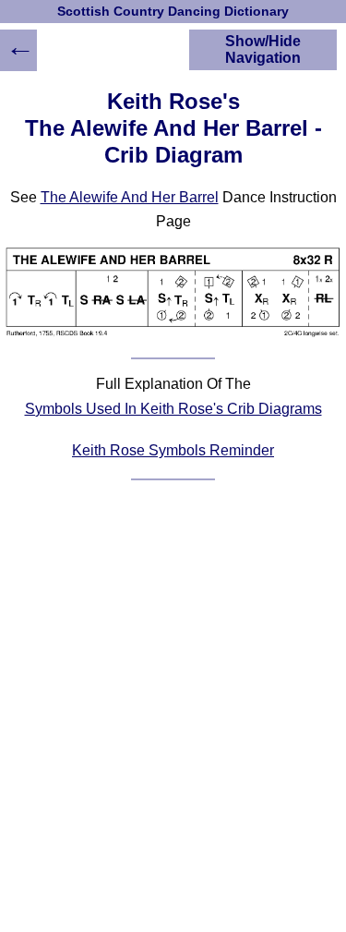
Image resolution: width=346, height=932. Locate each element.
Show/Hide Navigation (263, 49)
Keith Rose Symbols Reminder (173, 450)
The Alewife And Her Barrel (130, 197)
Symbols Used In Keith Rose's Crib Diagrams (173, 409)
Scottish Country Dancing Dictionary (173, 11)
